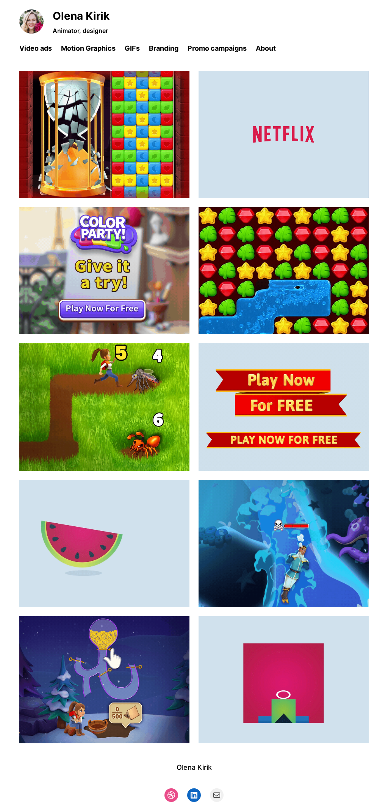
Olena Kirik (81, 15)
